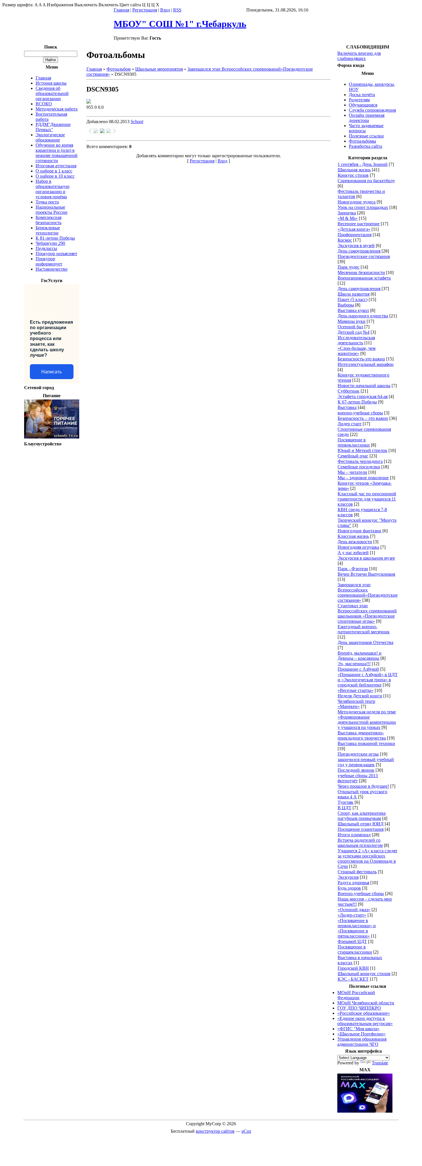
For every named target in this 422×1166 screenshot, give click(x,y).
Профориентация (354, 234)
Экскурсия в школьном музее (366, 558)
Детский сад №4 (353, 332)
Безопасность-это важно (361, 358)
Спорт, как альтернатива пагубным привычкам (362, 816)
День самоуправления (359, 251)
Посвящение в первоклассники (354, 442)
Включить (108, 4)
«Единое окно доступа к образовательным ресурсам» (365, 1021)
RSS (177, 9)
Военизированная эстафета (364, 278)
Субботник (348, 391)
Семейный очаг (353, 455)
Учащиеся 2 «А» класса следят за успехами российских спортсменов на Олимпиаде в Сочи (367, 858)
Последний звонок (356, 770)
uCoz (246, 1131)
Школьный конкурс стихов (364, 973)
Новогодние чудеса (356, 201)
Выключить (85, 4)
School (137, 121)
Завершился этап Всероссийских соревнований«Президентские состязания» (368, 592)
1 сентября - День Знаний (363, 164)
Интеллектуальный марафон (366, 364)
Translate (380, 1062)
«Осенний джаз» (354, 909)
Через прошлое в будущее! (363, 786)
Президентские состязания (364, 256)
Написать (51, 371)
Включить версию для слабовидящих (359, 56)
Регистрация (144, 9)
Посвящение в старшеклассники (355, 949)
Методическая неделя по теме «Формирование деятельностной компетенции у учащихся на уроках (367, 719)
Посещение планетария (361, 829)
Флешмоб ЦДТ (352, 941)
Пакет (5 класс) (352, 299)
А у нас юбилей (353, 552)
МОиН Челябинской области (365, 1002)
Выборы (346, 304)
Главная (121, 9)
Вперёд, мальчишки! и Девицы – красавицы (360, 656)
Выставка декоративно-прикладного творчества (362, 735)
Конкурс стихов (353, 175)
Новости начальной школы (364, 385)
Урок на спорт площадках (363, 207)
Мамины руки (351, 321)
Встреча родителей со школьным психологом (360, 843)
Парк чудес (348, 267)
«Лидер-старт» (352, 915)
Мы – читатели (352, 472)
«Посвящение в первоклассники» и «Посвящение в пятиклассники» (357, 928)
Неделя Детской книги (360, 695)
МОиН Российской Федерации (356, 995)
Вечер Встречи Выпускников (366, 574)
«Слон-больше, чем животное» (356, 351)
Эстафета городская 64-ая (363, 396)
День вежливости (355, 541)
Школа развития (353, 294)
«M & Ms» (348, 218)
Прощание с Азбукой (358, 669)
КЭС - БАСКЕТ (353, 979)
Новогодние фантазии (359, 530)
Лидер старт (349, 423)
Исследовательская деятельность (356, 340)
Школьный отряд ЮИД (361, 823)
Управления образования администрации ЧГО (361, 1042)
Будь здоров (349, 888)
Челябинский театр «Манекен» (356, 704)
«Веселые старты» (355, 690)
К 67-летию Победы (357, 401)
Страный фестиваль (357, 871)
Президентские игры (358, 754)
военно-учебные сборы (360, 412)
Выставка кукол (353, 310)
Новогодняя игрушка (358, 547)
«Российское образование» (363, 1013)
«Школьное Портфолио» (361, 1033)
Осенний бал (350, 326)
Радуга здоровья (353, 882)
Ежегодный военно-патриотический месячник (364, 629)
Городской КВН (353, 968)
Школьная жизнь (354, 169)
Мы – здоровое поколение (363, 477)
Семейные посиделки (359, 466)
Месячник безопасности (361, 272)
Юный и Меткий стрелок (362, 450)
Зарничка (347, 212)
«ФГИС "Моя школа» (358, 1028)
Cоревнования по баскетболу (366, 180)
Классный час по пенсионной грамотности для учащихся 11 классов (367, 499)
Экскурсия (348, 877)
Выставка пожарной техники (366, 743)
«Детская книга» (354, 229)
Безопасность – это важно (363, 418)
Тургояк (345, 802)
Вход (165, 9)
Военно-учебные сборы (361, 893)
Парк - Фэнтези (353, 568)
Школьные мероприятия (159, 69)
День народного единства (363, 315)
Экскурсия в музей (356, 245)
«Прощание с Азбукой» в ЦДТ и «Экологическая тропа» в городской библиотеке (368, 679)
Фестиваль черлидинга (360, 461)
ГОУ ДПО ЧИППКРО (359, 1008)
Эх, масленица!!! (354, 663)
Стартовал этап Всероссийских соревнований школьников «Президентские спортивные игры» (367, 613)
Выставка (347, 407)
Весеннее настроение (359, 223)
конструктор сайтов (215, 1131)
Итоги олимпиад (354, 834)
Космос (345, 240)
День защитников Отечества (365, 642)
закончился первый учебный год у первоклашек (366, 762)
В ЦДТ (344, 807)
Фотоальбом (119, 69)
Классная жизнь (353, 536)
